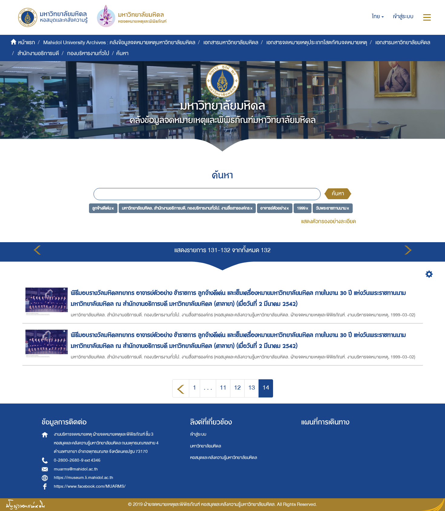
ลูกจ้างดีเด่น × (103, 208)
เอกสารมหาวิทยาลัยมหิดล (230, 42)
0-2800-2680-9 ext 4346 (77, 460)
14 (265, 387)
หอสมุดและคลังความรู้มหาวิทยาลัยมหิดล (223, 457)
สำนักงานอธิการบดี (38, 53)
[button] (378, 16)
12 (237, 387)
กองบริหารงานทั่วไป (88, 53)
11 (223, 387)
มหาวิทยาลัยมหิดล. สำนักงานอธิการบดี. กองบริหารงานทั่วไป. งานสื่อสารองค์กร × (187, 208)
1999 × (302, 208)
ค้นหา (338, 193)
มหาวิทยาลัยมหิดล (205, 446)
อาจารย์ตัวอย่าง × (274, 208)
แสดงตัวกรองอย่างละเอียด (328, 221)
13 (251, 387)
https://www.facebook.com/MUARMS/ (90, 486)
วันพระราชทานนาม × (332, 208)
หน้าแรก (26, 42)
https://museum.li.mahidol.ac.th (83, 477)
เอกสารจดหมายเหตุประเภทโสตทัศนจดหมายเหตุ (316, 42)
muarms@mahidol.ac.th (76, 469)
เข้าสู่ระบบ (198, 434)
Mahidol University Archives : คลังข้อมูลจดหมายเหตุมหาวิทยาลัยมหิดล (119, 42)
